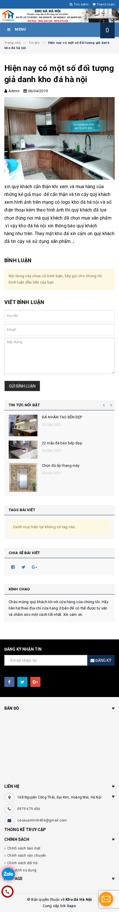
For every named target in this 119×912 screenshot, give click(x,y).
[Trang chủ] (59, 15)
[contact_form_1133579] (106, 899)
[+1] (34, 566)
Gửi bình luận (22, 386)
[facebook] (9, 682)
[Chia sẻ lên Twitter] (23, 566)
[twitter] (22, 682)
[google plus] (35, 682)
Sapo (71, 906)
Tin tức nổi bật (24, 405)
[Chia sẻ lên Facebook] (13, 566)
